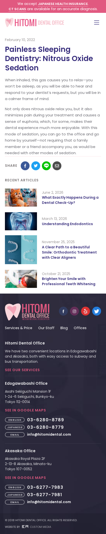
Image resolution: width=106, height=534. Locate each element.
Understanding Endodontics (67, 223)
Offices (80, 327)
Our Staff (46, 327)
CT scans (17, 9)
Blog (64, 327)
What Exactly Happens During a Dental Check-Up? (70, 200)
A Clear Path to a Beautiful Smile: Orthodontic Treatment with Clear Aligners (69, 252)
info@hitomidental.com (49, 434)
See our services (22, 369)
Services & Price (18, 327)
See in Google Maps (25, 410)
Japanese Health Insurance (63, 3)
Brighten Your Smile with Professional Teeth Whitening (68, 281)
